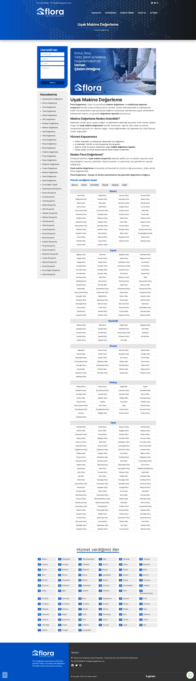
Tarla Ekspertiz (48, 201)
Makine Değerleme (50, 127)
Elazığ (124, 580)
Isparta (83, 591)
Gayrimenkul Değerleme (52, 99)
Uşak (124, 185)
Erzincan (145, 580)
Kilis (143, 598)
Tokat (63, 625)
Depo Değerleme (49, 160)
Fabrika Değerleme (50, 152)
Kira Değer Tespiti (49, 184)
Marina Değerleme (50, 172)
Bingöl (124, 570)
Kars (82, 598)
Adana (43, 559)
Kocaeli (103, 604)
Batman (63, 570)
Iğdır (62, 591)
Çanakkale (105, 575)
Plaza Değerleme (49, 144)
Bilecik (103, 570)
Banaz (75, 185)
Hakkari (144, 585)
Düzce (83, 580)
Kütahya (145, 604)
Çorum (144, 575)
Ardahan (84, 564)
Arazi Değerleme (49, 140)
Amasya (145, 559)
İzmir (123, 591)
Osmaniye (105, 614)
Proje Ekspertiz (48, 246)
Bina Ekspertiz (48, 237)
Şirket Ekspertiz (49, 205)
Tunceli (104, 625)
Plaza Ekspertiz (48, 233)
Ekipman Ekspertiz (50, 254)
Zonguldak (85, 630)
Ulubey (115, 185)
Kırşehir (84, 604)
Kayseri (124, 598)
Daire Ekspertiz (48, 274)
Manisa (63, 609)
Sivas (144, 619)
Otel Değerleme (48, 131)
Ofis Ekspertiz (48, 209)
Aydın (124, 564)
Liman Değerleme (49, 168)
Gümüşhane (126, 585)
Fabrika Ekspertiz (49, 242)
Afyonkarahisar (86, 559)
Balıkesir (145, 564)
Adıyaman (64, 559)
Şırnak (124, 619)
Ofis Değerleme (48, 119)
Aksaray (124, 559)
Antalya (63, 564)
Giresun (104, 585)
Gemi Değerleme (49, 180)
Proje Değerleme (49, 156)
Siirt (82, 619)
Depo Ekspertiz (48, 250)
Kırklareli (64, 604)
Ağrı (102, 559)
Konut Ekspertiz (49, 193)
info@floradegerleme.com (62, 3)
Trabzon (84, 625)
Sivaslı (105, 185)
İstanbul (104, 591)
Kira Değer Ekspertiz (51, 270)
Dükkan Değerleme (50, 123)
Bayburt (84, 570)
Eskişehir (64, 585)
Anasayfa (96, 13)
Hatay (42, 591)
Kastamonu (105, 598)
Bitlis (143, 570)
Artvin (103, 564)
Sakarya (145, 614)
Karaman (64, 598)
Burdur (63, 575)
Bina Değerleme (49, 148)
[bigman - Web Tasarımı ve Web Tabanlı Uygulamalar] (150, 677)
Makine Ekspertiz (49, 217)
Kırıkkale (44, 604)
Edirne (103, 580)
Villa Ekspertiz (48, 225)
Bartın (43, 570)
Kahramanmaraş (146, 592)
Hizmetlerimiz (127, 13)
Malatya (43, 609)
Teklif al (142, 13)
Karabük (43, 598)
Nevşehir (44, 614)
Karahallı (94, 185)
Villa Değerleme (48, 135)
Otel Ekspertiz (48, 221)
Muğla (124, 609)
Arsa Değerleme (49, 107)
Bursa (83, 575)
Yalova (43, 630)
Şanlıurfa (64, 619)
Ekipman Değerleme (50, 164)
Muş (143, 609)
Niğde (63, 614)
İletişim (154, 13)
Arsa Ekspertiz (48, 197)
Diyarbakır (64, 580)
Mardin (83, 609)
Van (143, 625)
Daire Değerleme (49, 176)
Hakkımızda (110, 13)
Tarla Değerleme (49, 111)
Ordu (83, 614)
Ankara (43, 564)
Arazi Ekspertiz (48, 229)
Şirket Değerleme (49, 115)
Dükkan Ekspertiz (49, 213)
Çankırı (124, 575)
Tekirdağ (44, 625)
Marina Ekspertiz (49, 262)
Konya (124, 604)
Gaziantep (85, 585)
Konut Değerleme (49, 103)
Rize (123, 614)
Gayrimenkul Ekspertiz (52, 188)
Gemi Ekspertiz (48, 266)
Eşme (84, 185)
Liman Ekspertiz (49, 258)
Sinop (103, 619)
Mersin (103, 609)
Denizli (43, 580)
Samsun (43, 619)
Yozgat (63, 630)
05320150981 (44, 3)
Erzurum (44, 585)
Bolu (42, 575)
